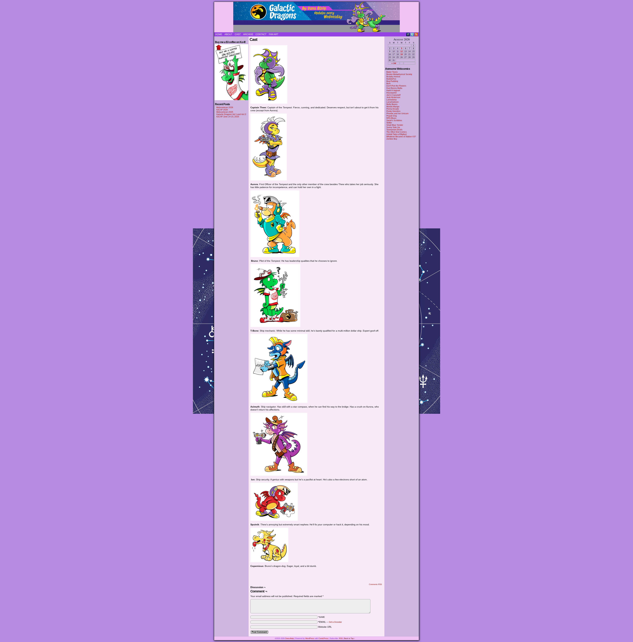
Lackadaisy (391, 100)
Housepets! (391, 93)
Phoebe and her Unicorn (397, 113)
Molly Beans (391, 104)
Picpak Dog (391, 116)
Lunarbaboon (392, 102)
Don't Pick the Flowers (396, 86)
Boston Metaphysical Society (399, 74)
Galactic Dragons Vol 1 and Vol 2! (231, 114)
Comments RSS (375, 584)
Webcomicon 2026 (224, 107)
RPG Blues (391, 118)
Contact (261, 34)
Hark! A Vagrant (393, 90)
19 (401, 54)
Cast (238, 34)
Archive (248, 34)
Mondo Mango (392, 106)
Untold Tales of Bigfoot (396, 134)
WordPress (309, 638)
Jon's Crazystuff (393, 95)
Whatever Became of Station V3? (401, 136)
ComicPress (323, 638)
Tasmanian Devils (394, 130)
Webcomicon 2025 (224, 112)
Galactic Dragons (316, 17)
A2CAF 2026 (222, 110)
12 (401, 51)
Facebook (408, 34)
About (228, 34)
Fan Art (273, 34)
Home (218, 34)
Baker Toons (392, 72)
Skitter (389, 123)
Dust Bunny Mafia (394, 88)
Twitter (412, 34)
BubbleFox (391, 79)
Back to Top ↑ (349, 638)
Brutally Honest (393, 76)
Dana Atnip (289, 638)
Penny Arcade (392, 109)
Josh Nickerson (393, 97)
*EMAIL (330, 622)
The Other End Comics (396, 132)
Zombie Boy (391, 139)
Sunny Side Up (393, 127)
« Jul (394, 63)
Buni (388, 83)
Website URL (325, 627)
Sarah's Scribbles (394, 120)
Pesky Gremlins (393, 111)
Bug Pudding (392, 81)
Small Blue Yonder (394, 125)
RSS (416, 34)
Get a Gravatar (335, 622)
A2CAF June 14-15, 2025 (227, 117)
